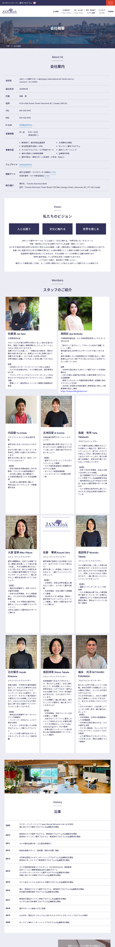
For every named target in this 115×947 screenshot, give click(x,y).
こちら (53, 172)
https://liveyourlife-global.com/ (74, 391)
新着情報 (111, 11)
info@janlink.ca (25, 124)
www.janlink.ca (25, 164)
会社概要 (56, 11)
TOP (8, 46)
